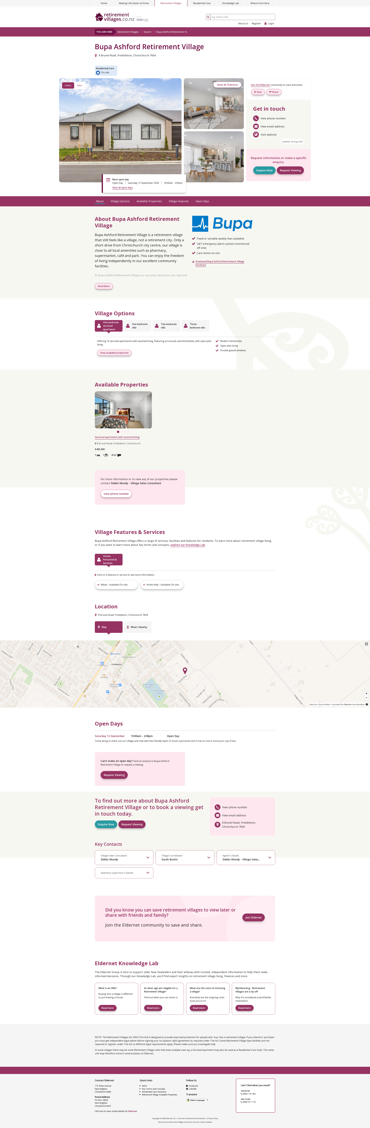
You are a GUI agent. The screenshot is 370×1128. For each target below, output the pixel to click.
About (100, 201)
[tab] (109, 326)
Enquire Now (264, 170)
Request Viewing (290, 170)
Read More (104, 286)
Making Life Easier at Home (134, 3)
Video (79, 85)
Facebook (193, 1085)
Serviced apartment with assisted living (117, 437)
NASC (144, 1085)
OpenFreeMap (324, 704)
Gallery (68, 85)
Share (275, 92)
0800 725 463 (249, 1093)
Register (256, 23)
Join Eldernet (253, 917)
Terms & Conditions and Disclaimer (191, 1118)
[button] (116, 584)
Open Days (202, 201)
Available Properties (149, 201)
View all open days (122, 187)
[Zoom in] (366, 693)
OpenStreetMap (358, 704)
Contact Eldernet (104, 1080)
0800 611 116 (249, 1101)
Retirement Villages (171, 3)
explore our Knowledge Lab (187, 545)
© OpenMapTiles (337, 704)
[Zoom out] (366, 698)
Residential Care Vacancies (154, 1091)
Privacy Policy (212, 1118)
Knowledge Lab (230, 3)
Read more (107, 1008)
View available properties (114, 352)
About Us (243, 23)
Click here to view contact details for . (116, 1111)
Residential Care (202, 3)
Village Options (120, 201)
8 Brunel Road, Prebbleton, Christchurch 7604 (127, 55)
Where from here (259, 3)
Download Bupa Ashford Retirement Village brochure (220, 263)
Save (259, 92)
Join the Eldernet (260, 84)
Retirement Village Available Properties (159, 1094)
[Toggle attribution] (367, 704)
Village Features (179, 201)
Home (104, 3)
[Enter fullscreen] (366, 644)
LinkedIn (192, 1088)
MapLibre (313, 704)
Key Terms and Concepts (153, 1088)
